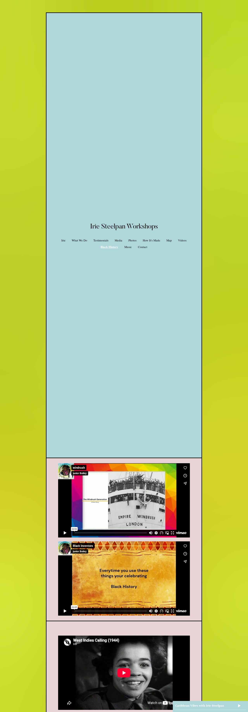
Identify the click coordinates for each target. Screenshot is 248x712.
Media (118, 240)
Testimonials (100, 240)
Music (128, 247)
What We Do (79, 240)
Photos (132, 240)
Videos (182, 240)
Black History (109, 247)
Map (169, 240)
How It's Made (151, 240)
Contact (142, 247)
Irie (63, 240)
